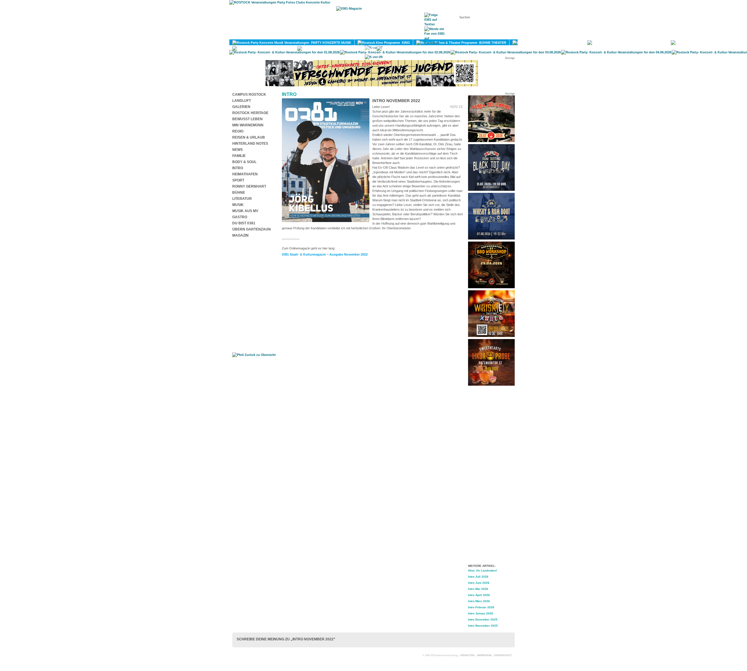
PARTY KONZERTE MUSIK (330, 42)
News (237, 150)
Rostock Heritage (250, 113)
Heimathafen (245, 174)
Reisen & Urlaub (248, 137)
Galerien (241, 107)
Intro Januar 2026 (480, 613)
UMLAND (445, 48)
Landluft (241, 101)
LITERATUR (655, 42)
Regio (237, 131)
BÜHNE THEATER (491, 42)
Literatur (242, 199)
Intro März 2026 (479, 601)
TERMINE (375, 35)
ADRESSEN (404, 35)
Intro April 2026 (479, 595)
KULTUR (573, 42)
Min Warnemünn (247, 125)
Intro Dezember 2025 (483, 619)
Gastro (239, 217)
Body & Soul (244, 162)
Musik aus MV (245, 211)
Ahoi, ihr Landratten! (482, 570)
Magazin (240, 235)
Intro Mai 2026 (478, 588)
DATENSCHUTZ (503, 655)
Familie (239, 156)
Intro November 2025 (483, 625)
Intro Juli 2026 (478, 576)
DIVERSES (362, 48)
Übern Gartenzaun (251, 229)
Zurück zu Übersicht (260, 355)
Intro (237, 168)
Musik (238, 205)
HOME (325, 35)
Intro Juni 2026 (478, 582)
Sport (238, 180)
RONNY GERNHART (249, 186)
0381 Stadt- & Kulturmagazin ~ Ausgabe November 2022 (325, 254)
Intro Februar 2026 (481, 607)
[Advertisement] (491, 476)
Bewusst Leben (247, 119)
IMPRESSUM (484, 655)
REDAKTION (467, 655)
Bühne (238, 193)
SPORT (730, 42)
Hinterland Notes (250, 143)
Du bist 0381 (243, 223)
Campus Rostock (249, 94)
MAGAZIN (349, 35)
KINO (405, 42)
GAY (287, 48)
